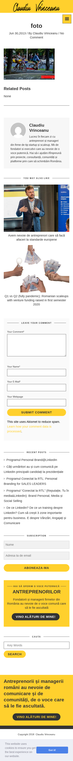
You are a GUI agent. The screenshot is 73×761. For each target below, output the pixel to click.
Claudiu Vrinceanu (45, 33)
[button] (20, 756)
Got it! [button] (52, 750)
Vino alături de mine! (36, 616)
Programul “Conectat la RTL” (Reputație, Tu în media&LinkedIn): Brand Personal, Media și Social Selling (36, 496)
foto (36, 25)
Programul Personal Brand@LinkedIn (31, 460)
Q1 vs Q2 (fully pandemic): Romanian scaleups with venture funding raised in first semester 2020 (36, 300)
